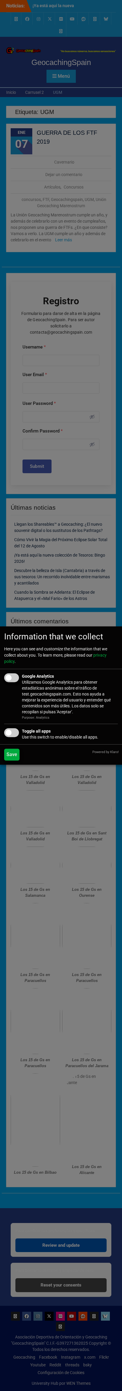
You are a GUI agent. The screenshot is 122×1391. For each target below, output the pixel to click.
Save (12, 754)
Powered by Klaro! (105, 752)
